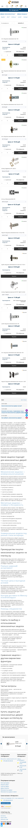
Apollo (3, 17)
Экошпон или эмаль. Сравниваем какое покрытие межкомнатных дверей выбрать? (13, 411)
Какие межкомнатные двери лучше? (11, 406)
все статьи (24, 400)
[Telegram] (6, 824)
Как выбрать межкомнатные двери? (11, 418)
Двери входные (22, 14)
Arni (8, 17)
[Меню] (2, 6)
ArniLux (14, 17)
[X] (8, 824)
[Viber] (10, 824)
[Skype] (2, 826)
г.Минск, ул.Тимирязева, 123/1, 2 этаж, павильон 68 (12, 798)
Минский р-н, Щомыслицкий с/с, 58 (8, 759)
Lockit (20, 17)
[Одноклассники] (4, 824)
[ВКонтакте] (2, 824)
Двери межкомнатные (7, 14)
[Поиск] (7, 6)
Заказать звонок (5, 803)
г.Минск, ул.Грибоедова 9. (21, 759)
